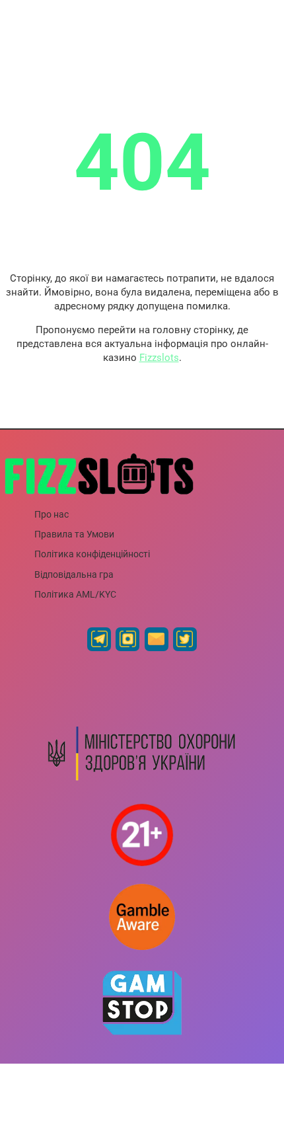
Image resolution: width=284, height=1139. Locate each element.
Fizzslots (159, 358)
